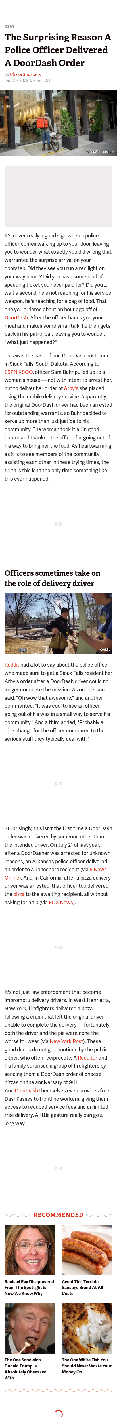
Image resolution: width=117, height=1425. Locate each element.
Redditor (87, 1057)
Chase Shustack (25, 74)
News (10, 26)
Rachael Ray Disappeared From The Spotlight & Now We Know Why (29, 1287)
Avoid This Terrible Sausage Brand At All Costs (82, 1287)
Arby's (71, 388)
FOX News (61, 902)
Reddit (104, 649)
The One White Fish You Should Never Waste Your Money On (87, 1366)
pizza (19, 894)
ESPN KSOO (19, 372)
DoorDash (16, 317)
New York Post (66, 1041)
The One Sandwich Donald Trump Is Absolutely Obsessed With (26, 1369)
